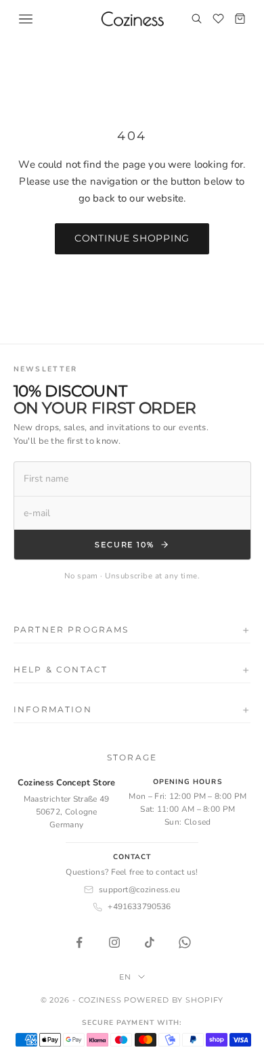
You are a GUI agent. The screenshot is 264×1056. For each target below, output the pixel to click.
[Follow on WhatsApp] (185, 942)
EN (125, 977)
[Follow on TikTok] (149, 942)
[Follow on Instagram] (114, 942)
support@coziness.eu (139, 889)
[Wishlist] (218, 19)
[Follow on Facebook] (79, 942)
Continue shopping (132, 238)
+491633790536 (139, 906)
